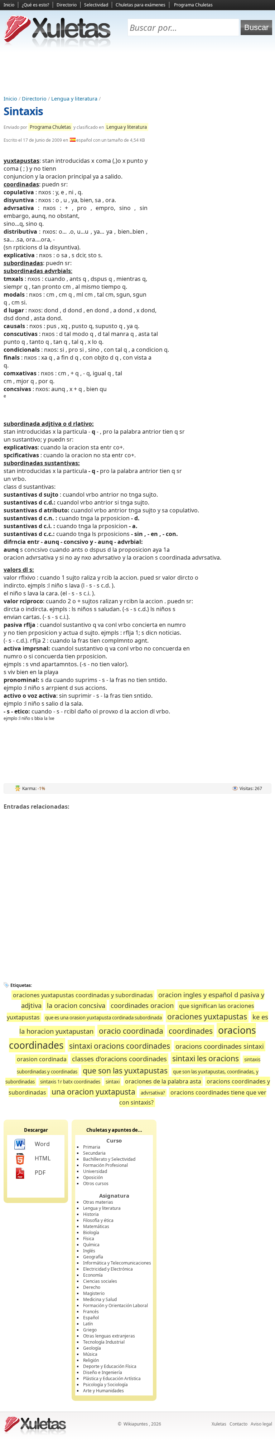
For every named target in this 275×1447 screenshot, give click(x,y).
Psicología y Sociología (105, 1385)
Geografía (93, 1257)
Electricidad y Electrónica (108, 1269)
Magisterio (94, 1293)
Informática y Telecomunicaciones (117, 1263)
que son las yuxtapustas (125, 1070)
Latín (88, 1324)
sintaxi (113, 1081)
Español (91, 1318)
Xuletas (219, 1424)
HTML (42, 1158)
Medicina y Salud (100, 1299)
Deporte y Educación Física (109, 1366)
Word (42, 1144)
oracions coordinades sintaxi (219, 1046)
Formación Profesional (105, 1165)
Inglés (89, 1251)
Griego (90, 1330)
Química (91, 1245)
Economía (93, 1275)
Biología (91, 1232)
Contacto (238, 1424)
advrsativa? (153, 1093)
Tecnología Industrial (104, 1342)
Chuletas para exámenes (140, 5)
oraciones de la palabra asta (163, 1081)
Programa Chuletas (193, 5)
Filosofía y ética (98, 1220)
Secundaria (94, 1153)
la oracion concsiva (76, 1005)
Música (90, 1354)
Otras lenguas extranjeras (109, 1336)
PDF (40, 1172)
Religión (91, 1360)
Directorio (67, 5)
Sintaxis (23, 111)
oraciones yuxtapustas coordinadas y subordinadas (83, 995)
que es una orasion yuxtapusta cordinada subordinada (103, 1017)
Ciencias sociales (100, 1281)
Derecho (91, 1287)
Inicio (9, 5)
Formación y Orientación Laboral (115, 1305)
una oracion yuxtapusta (93, 1091)
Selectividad (96, 5)
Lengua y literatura (74, 98)
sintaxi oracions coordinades (119, 1046)
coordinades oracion (142, 1005)
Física (88, 1239)
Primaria (91, 1147)
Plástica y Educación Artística (112, 1378)
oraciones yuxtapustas (207, 1016)
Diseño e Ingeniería (102, 1372)
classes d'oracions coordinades (119, 1058)
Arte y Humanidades (103, 1391)
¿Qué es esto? (35, 5)
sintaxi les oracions (205, 1058)
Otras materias (98, 1202)
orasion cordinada (42, 1059)
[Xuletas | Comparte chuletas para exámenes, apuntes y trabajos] (57, 46)
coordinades (191, 1030)
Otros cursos (95, 1183)
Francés (91, 1312)
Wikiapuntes (136, 1424)
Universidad (95, 1171)
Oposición (93, 1177)
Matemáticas (96, 1226)
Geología (92, 1348)
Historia (91, 1214)
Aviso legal (261, 1424)
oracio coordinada (131, 1030)
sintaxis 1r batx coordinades (70, 1081)
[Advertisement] (137, 72)
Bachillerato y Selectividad (109, 1159)
